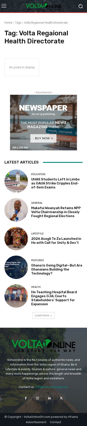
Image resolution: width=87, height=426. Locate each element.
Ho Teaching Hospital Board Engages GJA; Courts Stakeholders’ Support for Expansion (54, 298)
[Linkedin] (49, 398)
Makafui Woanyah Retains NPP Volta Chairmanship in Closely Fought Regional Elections (56, 212)
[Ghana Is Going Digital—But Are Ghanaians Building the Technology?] (16, 267)
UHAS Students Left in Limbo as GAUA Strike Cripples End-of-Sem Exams (55, 183)
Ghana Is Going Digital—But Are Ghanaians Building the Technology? (56, 269)
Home (8, 22)
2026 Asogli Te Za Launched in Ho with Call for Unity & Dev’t (56, 241)
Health (36, 287)
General (37, 203)
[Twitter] (61, 398)
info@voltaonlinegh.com (51, 387)
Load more (42, 315)
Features (37, 260)
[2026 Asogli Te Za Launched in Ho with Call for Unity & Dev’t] (16, 238)
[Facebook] (25, 398)
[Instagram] (37, 398)
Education (38, 174)
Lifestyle (37, 233)
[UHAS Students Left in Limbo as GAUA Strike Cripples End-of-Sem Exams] (16, 181)
